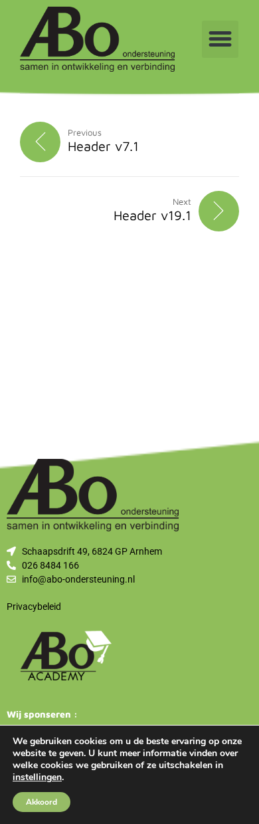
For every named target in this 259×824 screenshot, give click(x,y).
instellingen (37, 777)
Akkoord (41, 802)
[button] (220, 39)
